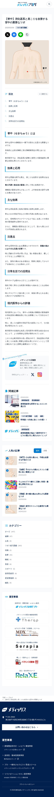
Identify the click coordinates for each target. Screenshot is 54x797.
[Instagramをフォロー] (39, 374)
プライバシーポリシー (27, 784)
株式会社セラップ (10, 759)
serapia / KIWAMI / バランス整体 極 (16, 777)
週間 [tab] (37, 451)
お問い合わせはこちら (25, 727)
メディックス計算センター (13, 750)
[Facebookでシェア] (14, 34)
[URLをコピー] (27, 34)
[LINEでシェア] (20, 34)
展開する (44, 94)
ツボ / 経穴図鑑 (22, 27)
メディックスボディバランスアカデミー (18, 768)
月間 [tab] (45, 451)
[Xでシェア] (7, 34)
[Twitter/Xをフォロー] (32, 374)
